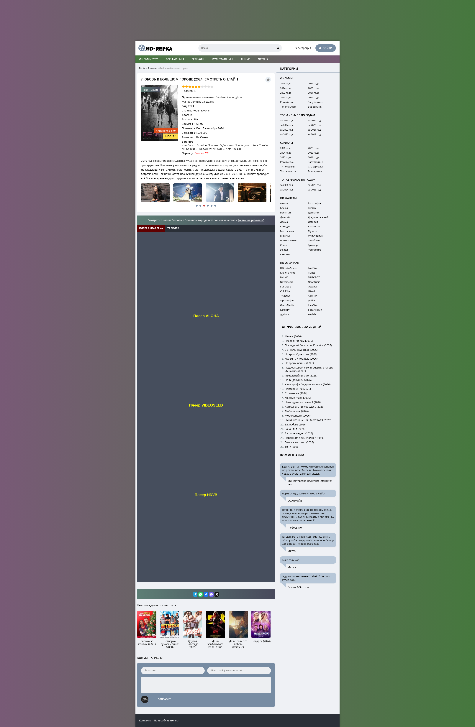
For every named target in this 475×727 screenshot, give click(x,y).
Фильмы (152, 68)
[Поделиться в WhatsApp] (200, 594)
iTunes (311, 272)
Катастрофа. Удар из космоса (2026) (307, 384)
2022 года (285, 92)
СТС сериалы (315, 166)
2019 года (313, 97)
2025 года (313, 83)
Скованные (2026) (296, 393)
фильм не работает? (251, 220)
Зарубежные (315, 102)
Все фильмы (175, 59)
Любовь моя (295, 527)
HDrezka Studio (288, 268)
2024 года (285, 88)
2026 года (285, 83)
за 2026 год (286, 120)
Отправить (165, 699)
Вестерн (312, 208)
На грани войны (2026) (299, 363)
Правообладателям (166, 720)
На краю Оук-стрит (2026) (301, 354)
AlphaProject (287, 300)
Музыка (312, 231)
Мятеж (292, 551)
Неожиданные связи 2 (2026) (303, 402)
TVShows (285, 295)
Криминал (314, 226)
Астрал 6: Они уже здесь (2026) (304, 406)
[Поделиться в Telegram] (195, 594)
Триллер (313, 245)
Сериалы (197, 59)
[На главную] (154, 48)
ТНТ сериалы (287, 166)
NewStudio (314, 282)
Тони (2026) (292, 446)
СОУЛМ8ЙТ (295, 500)
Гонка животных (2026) (299, 442)
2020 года (285, 97)
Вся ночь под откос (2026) (301, 349)
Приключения (288, 240)
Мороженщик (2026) (297, 415)
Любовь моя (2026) (297, 411)
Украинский (315, 309)
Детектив (313, 212)
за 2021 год (314, 129)
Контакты (145, 720)
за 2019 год (314, 134)
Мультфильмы (222, 59)
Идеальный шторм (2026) (301, 375)
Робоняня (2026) (295, 429)
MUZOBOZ (314, 277)
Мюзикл (285, 235)
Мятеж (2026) (293, 336)
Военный (285, 212)
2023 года (313, 88)
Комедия (285, 226)
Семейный (314, 240)
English (312, 314)
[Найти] (278, 48)
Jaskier (311, 300)
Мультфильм (315, 235)
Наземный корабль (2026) (301, 358)
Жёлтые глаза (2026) (298, 397)
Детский (285, 217)
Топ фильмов (288, 106)
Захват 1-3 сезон (298, 587)
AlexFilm (312, 295)
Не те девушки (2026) (298, 380)
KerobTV (285, 309)
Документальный (318, 217)
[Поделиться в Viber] (211, 594)
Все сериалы (315, 171)
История (313, 221)
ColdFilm (285, 291)
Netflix (263, 59)
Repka (142, 68)
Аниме (245, 59)
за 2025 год (314, 120)
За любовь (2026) (295, 424)
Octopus (312, 286)
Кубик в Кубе (287, 272)
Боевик (284, 208)
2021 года (313, 92)
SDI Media (285, 286)
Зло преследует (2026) (299, 433)
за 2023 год (314, 125)
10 (211, 86)
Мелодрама (287, 231)
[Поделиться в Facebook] (206, 594)
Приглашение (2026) (298, 389)
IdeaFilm (312, 305)
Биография (314, 203)
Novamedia (286, 282)
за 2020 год (286, 134)
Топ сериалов (288, 171)
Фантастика (314, 249)
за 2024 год (286, 125)
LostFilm (312, 268)
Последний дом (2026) (299, 341)
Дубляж (284, 314)
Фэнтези (285, 254)
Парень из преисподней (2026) (304, 438)
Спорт (283, 245)
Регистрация (303, 48)
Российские (287, 102)
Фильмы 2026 (148, 59)
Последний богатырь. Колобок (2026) (308, 345)
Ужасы (284, 249)
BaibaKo (284, 277)
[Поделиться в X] (216, 594)
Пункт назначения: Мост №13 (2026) (308, 420)
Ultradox (313, 291)
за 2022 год (286, 129)
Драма (284, 221)
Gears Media (287, 305)
